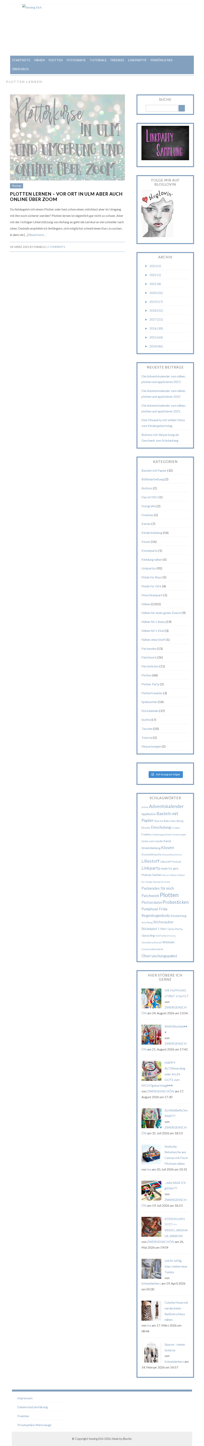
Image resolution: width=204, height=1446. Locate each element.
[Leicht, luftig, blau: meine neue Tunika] (151, 1277)
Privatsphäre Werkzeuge (34, 1425)
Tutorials (98, 60)
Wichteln (168, 942)
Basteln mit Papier (154, 470)
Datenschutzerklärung (32, 1407)
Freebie (176, 827)
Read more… (37, 235)
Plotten (56, 60)
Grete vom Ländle (152, 841)
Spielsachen (149, 702)
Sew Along (147, 922)
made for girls (169, 868)
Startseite (21, 60)
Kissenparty (149, 550)
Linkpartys (137, 60)
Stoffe (145, 720)
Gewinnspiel (179, 834)
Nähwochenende (161, 882)
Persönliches (161, 60)
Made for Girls (151, 586)
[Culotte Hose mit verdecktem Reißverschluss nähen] (151, 1319)
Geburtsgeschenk (162, 834)
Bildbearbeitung (152, 479)
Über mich (20, 69)
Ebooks (145, 827)
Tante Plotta (175, 929)
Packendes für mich (157, 888)
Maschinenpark (152, 595)
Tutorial (146, 737)
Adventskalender (166, 806)
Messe (165, 875)
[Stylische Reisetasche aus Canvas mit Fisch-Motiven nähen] (151, 1163)
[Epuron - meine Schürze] (151, 1361)
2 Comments (56, 246)
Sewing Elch (96, 1438)
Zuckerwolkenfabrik (152, 949)
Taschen (147, 728)
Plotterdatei (151, 902)
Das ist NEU (149, 497)
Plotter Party (150, 684)
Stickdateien (150, 711)
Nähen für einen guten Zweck (161, 613)
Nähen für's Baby (153, 622)
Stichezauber (163, 922)
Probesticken (176, 902)
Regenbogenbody (155, 915)
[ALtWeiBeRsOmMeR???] (151, 1127)
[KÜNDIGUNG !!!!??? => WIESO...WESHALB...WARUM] (151, 1235)
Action (144, 807)
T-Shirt (162, 929)
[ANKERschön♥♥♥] (151, 1043)
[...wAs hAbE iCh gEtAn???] (151, 1199)
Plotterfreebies (152, 693)
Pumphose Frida (154, 909)
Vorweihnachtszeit (151, 942)
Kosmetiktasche (151, 854)
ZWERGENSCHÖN (160, 1091)
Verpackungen (151, 746)
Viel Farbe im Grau (165, 935)
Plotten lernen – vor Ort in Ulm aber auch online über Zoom (66, 196)
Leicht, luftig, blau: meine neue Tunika (176, 1266)
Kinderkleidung (151, 532)
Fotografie (76, 60)
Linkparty (150, 868)
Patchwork (149, 657)
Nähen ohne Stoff (153, 639)
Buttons (146, 488)
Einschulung (161, 827)
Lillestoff (150, 861)
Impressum (24, 1398)
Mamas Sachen (151, 875)
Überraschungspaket (159, 955)
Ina (149, 1169)
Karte (167, 841)
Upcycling (148, 935)
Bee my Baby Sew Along (168, 820)
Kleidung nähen (151, 559)
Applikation (148, 814)
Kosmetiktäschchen (172, 854)
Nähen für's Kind (152, 630)
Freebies (117, 60)
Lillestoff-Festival (170, 861)
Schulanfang (178, 915)
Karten (146, 524)
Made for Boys (151, 577)
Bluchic (127, 1438)
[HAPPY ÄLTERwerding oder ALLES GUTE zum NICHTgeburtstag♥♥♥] (151, 1079)
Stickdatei (149, 929)
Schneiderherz (151, 1283)
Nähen (39, 60)
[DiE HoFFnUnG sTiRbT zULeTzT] (151, 1007)
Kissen (145, 541)
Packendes (148, 648)
